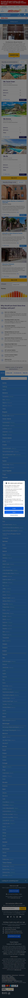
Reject (14, 512)
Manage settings (14, 515)
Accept (14, 508)
